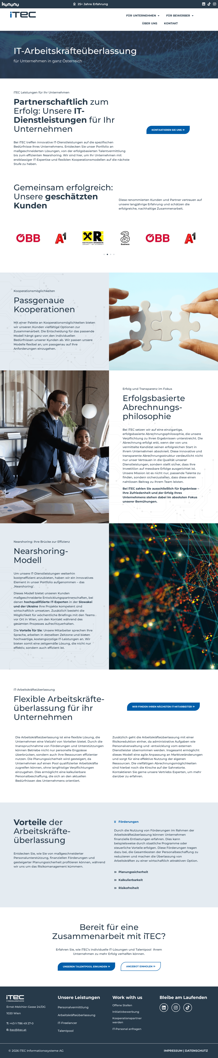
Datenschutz (196, 1050)
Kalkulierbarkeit (131, 880)
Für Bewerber (178, 15)
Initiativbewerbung (125, 1011)
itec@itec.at (18, 1029)
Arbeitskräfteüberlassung (76, 1015)
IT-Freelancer (67, 1023)
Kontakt (171, 23)
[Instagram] (214, 4)
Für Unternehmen (141, 15)
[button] (104, 254)
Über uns (149, 23)
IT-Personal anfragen (126, 1029)
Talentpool (66, 1030)
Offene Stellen (122, 1005)
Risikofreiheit (129, 888)
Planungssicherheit (133, 872)
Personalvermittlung (73, 1007)
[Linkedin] (203, 4)
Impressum (173, 1050)
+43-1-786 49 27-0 (22, 1023)
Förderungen (129, 821)
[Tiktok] (209, 4)
